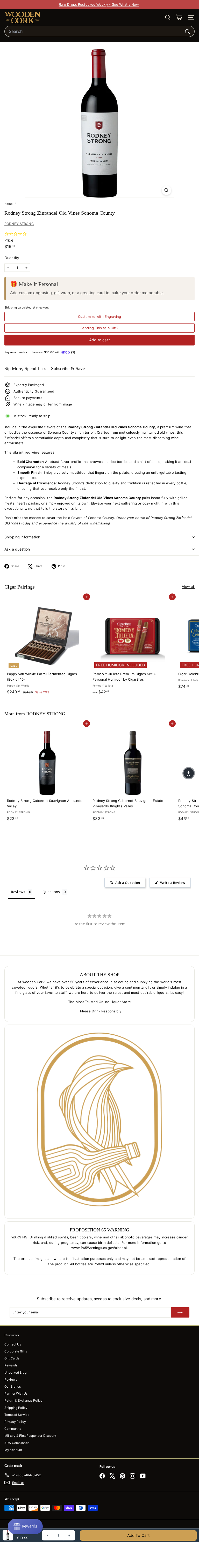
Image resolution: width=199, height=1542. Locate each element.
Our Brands (12, 1386)
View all (188, 586)
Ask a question (17, 549)
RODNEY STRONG (19, 224)
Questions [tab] (51, 891)
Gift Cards (11, 1358)
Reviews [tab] (18, 891)
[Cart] (179, 17)
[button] (188, 773)
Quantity (11, 257)
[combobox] (99, 31)
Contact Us (12, 1344)
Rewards (10, 1365)
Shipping (10, 307)
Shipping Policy (15, 1408)
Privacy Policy (15, 1422)
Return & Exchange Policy (23, 1400)
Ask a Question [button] (127, 882)
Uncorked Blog (15, 1372)
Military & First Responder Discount (30, 1436)
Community (12, 1429)
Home (8, 204)
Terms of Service (16, 1415)
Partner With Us (15, 1393)
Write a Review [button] (172, 882)
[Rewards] (25, 1526)
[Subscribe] (180, 1312)
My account (13, 1450)
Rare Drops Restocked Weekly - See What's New (99, 4)
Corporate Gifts (15, 1351)
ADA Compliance (17, 1443)
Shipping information (22, 537)
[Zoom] (166, 190)
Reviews (10, 1379)
